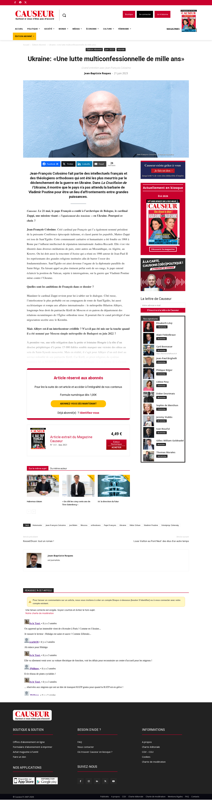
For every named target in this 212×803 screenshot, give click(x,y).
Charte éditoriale (151, 746)
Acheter (116, 448)
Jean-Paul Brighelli (166, 358)
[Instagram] (89, 781)
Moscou (84, 525)
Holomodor (37, 525)
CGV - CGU (147, 751)
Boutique (33, 1)
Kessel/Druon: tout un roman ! (38, 541)
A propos (147, 741)
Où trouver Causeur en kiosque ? (94, 751)
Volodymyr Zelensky (170, 525)
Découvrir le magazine (163, 249)
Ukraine (123, 525)
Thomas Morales (165, 452)
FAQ (79, 741)
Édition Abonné (39, 44)
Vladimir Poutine (151, 525)
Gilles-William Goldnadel (170, 440)
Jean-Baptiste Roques (97, 73)
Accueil (26, 44)
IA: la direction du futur (108, 501)
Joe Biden (73, 525)
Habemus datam (34, 501)
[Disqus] (106, 656)
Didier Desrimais (165, 393)
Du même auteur (58, 468)
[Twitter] (25, 2)
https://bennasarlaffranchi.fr (166, 353)
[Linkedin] (97, 781)
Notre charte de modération (39, 613)
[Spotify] (20, 2)
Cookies (146, 756)
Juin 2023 (109, 49)
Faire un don (19, 756)
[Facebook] (15, 2)
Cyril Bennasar (164, 346)
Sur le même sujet (38, 468)
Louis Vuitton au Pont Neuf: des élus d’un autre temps (161, 541)
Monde (121, 49)
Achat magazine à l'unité (25, 751)
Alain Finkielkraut (166, 334)
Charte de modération (154, 761)
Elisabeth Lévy (164, 323)
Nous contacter (85, 746)
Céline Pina (162, 381)
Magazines (173, 28)
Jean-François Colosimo (56, 525)
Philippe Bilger (164, 370)
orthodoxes (96, 525)
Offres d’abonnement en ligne (29, 741)
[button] (64, 15)
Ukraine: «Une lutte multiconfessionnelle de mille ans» (106, 59)
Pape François (110, 525)
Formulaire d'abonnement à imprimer (32, 746)
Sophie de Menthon (167, 405)
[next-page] (34, 512)
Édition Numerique (116, 443)
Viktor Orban (135, 525)
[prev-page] (29, 512)
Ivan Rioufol (163, 428)
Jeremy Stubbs (164, 417)
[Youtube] (114, 781)
